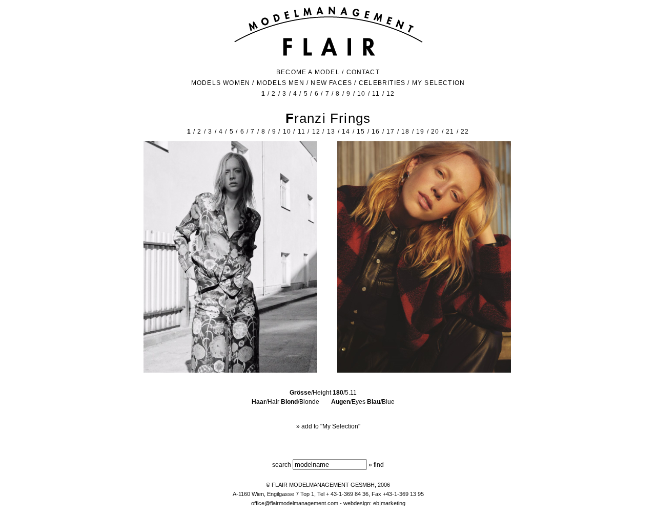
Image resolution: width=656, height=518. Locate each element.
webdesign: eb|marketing (374, 503)
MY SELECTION (438, 83)
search (281, 464)
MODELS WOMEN (220, 83)
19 (420, 131)
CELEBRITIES (382, 83)
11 (376, 93)
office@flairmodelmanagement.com (294, 503)
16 (376, 131)
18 (405, 131)
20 (435, 131)
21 (450, 131)
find (379, 464)
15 (361, 131)
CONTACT (363, 72)
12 (390, 93)
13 (331, 131)
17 (390, 131)
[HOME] (328, 54)
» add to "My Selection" (328, 426)
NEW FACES (331, 83)
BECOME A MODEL (308, 72)
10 (361, 93)
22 (465, 131)
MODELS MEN (280, 83)
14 (346, 131)
